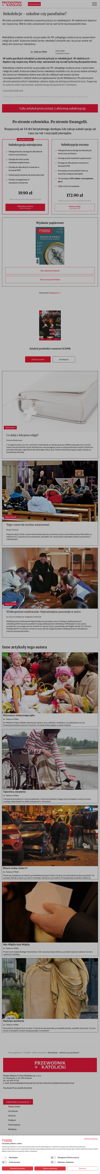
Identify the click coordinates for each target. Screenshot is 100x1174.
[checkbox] (4, 1157)
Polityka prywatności (91, 1139)
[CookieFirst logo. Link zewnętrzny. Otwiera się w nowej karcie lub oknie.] (7, 1140)
